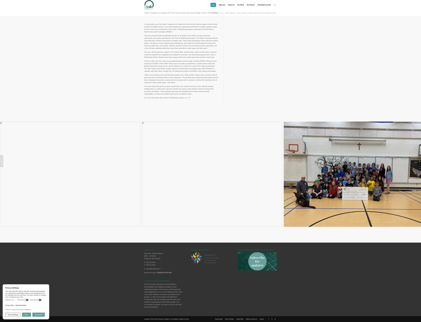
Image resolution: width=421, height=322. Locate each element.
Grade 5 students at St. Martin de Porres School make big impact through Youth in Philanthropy (181, 13)
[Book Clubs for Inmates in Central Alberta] (1, 161)
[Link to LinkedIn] (275, 319)
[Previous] (5, 174)
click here (187, 98)
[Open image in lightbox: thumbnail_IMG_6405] (279, 224)
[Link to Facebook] (268, 319)
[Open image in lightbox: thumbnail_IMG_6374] (137, 224)
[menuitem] (213, 5)
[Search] (275, 5)
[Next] (416, 174)
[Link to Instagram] (272, 319)
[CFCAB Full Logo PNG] (149, 5)
